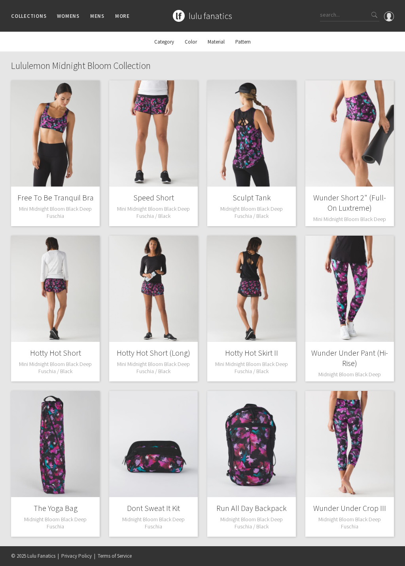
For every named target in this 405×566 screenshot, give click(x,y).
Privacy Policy (76, 556)
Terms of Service (115, 556)
